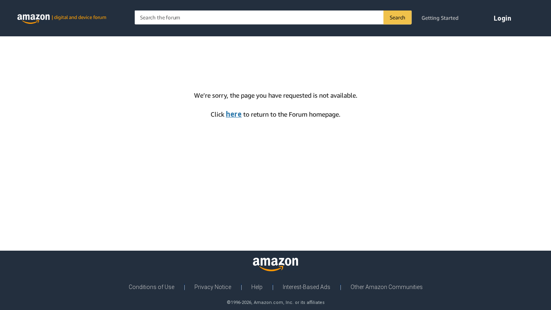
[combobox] (273, 17)
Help (257, 287)
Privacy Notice (212, 287)
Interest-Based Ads (306, 287)
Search (397, 17)
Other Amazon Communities (387, 287)
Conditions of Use (151, 287)
